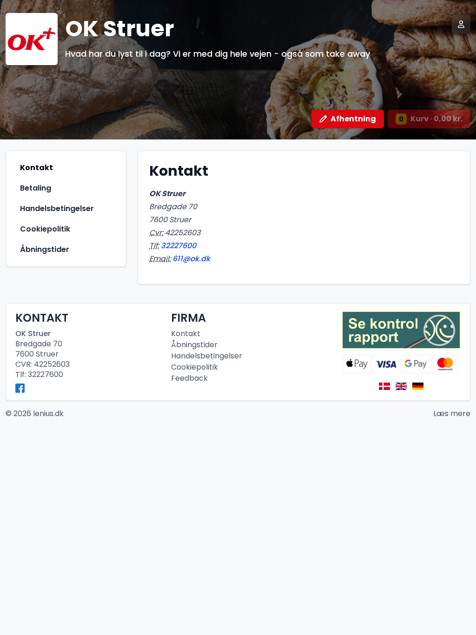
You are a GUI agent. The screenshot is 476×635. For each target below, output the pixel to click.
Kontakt (185, 333)
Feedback (189, 378)
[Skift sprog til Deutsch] (417, 386)
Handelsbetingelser (206, 356)
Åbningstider (194, 344)
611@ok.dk (191, 258)
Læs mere (451, 413)
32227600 (178, 245)
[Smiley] (401, 330)
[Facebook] (20, 388)
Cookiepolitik (194, 367)
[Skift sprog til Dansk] (384, 386)
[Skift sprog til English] (401, 386)
